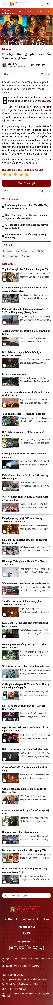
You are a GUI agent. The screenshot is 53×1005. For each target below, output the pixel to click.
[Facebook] (24, 934)
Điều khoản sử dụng (22, 919)
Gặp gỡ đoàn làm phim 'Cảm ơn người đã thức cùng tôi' (24, 790)
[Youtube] (28, 934)
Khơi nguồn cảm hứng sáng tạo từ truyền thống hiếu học (24, 646)
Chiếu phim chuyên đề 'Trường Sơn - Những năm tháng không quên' (25, 686)
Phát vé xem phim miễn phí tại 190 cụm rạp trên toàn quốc (25, 477)
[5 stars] (26, 175)
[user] (48, 4)
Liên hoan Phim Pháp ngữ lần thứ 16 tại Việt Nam (26, 812)
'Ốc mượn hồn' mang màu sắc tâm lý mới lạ (25, 582)
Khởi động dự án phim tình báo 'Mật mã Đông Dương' (23, 707)
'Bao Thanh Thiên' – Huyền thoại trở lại (23, 413)
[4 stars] (21, 175)
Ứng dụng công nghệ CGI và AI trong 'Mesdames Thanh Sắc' (22, 520)
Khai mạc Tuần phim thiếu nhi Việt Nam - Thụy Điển (24, 563)
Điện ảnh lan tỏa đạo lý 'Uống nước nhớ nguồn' (23, 434)
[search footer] (5, 895)
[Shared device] (42, 74)
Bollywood (45, 100)
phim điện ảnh (22, 251)
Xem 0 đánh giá (26, 183)
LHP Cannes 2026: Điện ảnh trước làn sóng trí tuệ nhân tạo (25, 624)
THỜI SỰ (28, 11)
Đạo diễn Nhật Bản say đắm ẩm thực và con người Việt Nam (25, 729)
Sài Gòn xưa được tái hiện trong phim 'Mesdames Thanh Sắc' (22, 603)
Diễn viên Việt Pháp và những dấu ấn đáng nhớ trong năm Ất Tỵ (24, 870)
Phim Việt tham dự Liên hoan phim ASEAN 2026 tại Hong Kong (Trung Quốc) (25, 311)
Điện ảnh (6, 49)
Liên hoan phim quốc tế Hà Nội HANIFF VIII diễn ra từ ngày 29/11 (26, 289)
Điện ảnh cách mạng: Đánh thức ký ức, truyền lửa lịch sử (22, 354)
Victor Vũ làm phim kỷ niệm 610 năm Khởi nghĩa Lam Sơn (25, 498)
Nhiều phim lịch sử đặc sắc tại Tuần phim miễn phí (24, 455)
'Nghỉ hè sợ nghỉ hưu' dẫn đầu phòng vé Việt (25, 269)
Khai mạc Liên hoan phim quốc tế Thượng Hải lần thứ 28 (24, 541)
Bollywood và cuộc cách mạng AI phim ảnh (25, 748)
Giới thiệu (7, 919)
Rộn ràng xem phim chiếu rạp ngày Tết (23, 831)
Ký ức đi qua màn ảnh (14, 373)
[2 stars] (10, 175)
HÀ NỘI (39, 11)
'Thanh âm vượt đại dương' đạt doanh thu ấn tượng (26, 332)
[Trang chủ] (20, 11)
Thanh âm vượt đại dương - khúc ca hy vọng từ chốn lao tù (25, 394)
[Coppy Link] (47, 74)
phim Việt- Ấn (37, 251)
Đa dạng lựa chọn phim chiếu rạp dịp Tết (24, 850)
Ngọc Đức (12, 64)
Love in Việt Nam (10, 256)
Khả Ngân (26, 256)
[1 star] (4, 175)
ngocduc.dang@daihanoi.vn (17, 67)
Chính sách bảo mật (41, 919)
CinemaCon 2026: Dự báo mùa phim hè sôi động (25, 769)
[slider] (26, 36)
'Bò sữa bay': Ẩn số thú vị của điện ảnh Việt (25, 665)
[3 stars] (15, 175)
